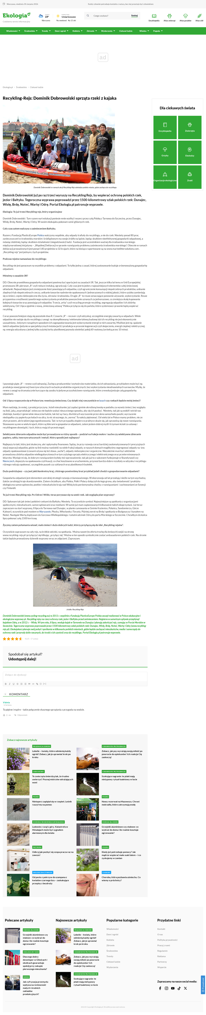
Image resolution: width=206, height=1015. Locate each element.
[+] (44, 684)
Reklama (161, 956)
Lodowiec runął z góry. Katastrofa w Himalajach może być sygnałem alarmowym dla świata (50, 829)
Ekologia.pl (8, 87)
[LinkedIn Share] (138, 656)
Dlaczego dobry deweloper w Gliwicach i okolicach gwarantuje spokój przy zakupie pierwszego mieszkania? (35, 962)
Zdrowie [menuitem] (90, 31)
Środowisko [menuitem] (29, 31)
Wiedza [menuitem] (142, 31)
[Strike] (17, 684)
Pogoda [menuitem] (156, 31)
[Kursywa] (10, 684)
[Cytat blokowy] (29, 684)
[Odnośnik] (37, 684)
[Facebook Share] (123, 656)
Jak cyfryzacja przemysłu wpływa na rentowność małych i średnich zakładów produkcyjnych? (35, 987)
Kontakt (161, 929)
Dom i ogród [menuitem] (60, 31)
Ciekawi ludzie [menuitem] (125, 31)
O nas (160, 934)
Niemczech (8, 461)
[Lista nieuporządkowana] (25, 684)
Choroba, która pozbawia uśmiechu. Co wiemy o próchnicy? (121, 879)
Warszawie (45, 511)
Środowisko (21, 87)
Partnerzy (162, 962)
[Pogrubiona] (6, 684)
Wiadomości (113, 929)
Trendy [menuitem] (45, 31)
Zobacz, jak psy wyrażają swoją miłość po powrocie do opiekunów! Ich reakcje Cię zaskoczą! (122, 754)
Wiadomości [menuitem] (12, 31)
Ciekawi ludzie (36, 87)
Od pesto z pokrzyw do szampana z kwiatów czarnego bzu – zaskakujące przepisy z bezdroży (50, 880)
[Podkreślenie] (14, 684)
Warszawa (46, 20)
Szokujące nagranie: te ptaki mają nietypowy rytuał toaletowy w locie (119, 778)
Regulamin (162, 951)
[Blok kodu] (33, 684)
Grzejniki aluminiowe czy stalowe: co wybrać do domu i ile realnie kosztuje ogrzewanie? (120, 829)
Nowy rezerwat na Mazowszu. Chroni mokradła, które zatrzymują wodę (120, 803)
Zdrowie (110, 945)
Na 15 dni (72, 20)
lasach (102, 400)
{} (41, 684)
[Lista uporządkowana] (21, 684)
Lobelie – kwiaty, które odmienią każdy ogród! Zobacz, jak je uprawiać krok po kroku (51, 754)
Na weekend (61, 20)
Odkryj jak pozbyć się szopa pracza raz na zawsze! (52, 853)
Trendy (110, 956)
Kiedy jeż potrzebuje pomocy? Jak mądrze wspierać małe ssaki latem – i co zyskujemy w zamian (121, 855)
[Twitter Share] (131, 656)
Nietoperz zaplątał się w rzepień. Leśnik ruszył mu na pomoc (52, 803)
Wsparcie (161, 967)
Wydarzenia (112, 967)
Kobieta (110, 940)
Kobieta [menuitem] (76, 31)
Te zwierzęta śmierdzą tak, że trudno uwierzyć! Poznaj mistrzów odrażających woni (52, 779)
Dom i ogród (112, 934)
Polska (40, 235)
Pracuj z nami (163, 945)
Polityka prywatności (167, 940)
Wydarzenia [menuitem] (106, 31)
